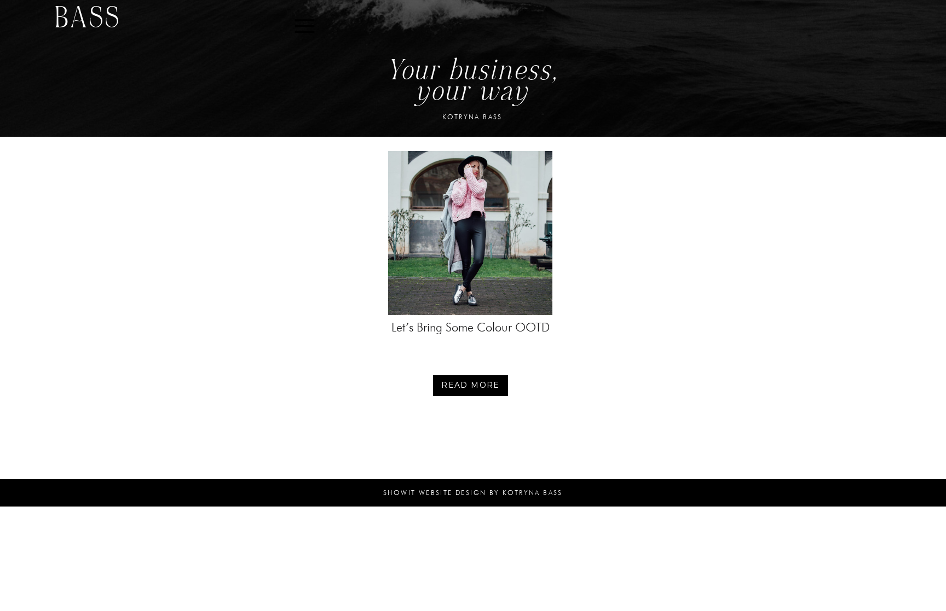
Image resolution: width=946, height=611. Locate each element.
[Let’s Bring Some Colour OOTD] (470, 233)
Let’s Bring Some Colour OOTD (470, 327)
